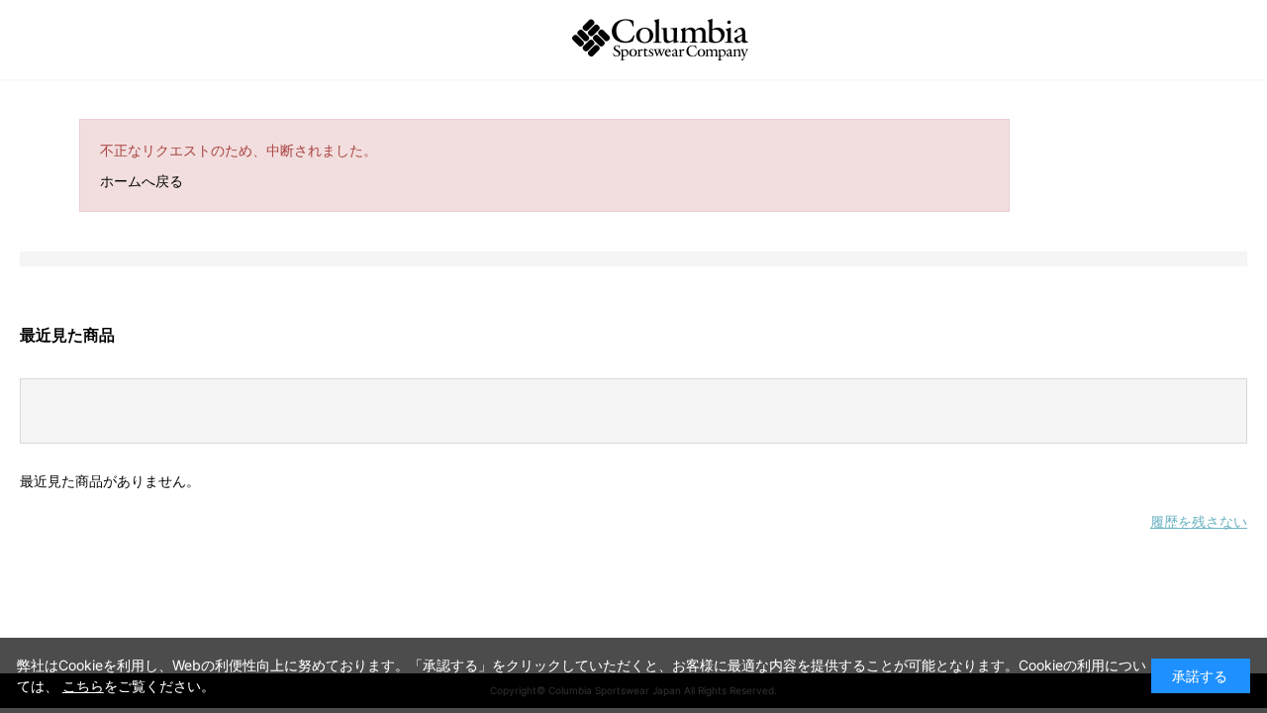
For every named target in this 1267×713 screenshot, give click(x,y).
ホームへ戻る (141, 180)
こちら (83, 685)
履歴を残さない (1198, 521)
